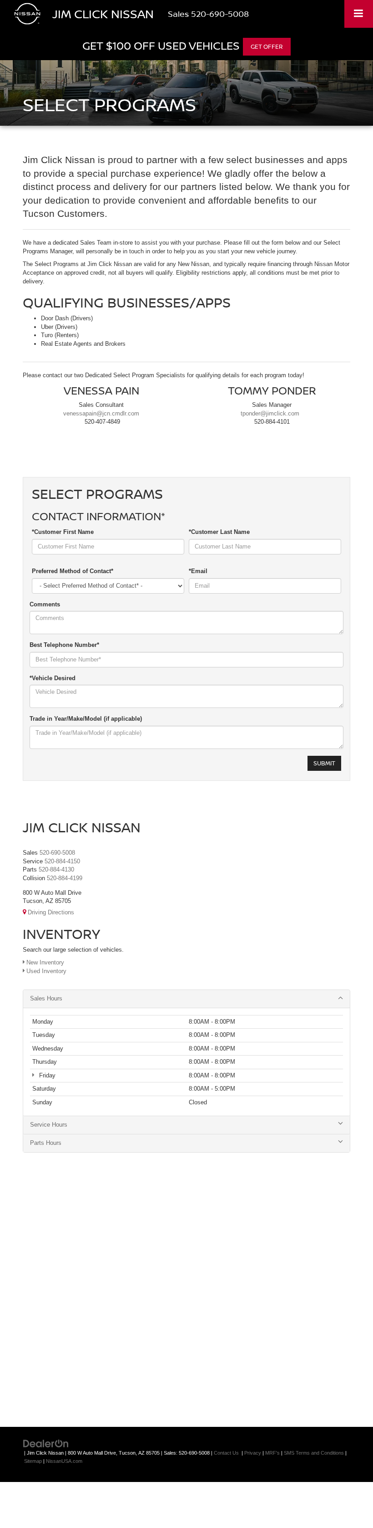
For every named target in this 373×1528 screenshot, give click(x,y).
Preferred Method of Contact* (72, 571)
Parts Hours (45, 1142)
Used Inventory (45, 971)
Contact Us (226, 1453)
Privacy (252, 1453)
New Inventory (44, 962)
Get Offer (267, 46)
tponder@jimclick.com (270, 413)
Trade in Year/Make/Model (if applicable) (86, 718)
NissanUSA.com (64, 1461)
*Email (198, 571)
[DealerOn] (46, 1443)
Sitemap (33, 1461)
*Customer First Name (63, 531)
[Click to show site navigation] (358, 14)
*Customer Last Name (219, 531)
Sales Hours (46, 998)
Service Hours (48, 1124)
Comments (45, 604)
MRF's (272, 1453)
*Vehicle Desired (53, 678)
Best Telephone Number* (64, 644)
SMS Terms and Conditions (314, 1453)
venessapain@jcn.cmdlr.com (101, 413)
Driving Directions (50, 912)
